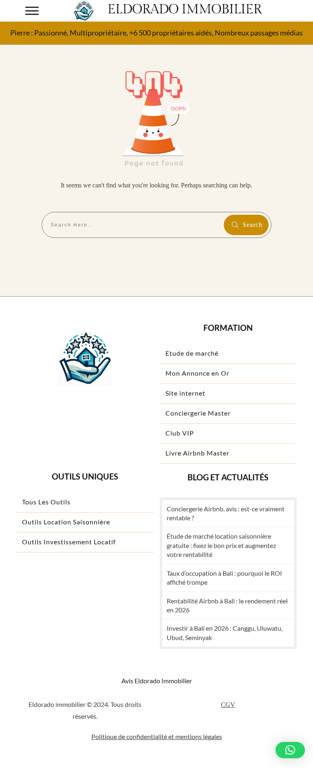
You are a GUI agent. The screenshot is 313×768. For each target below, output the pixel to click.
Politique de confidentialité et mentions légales (156, 736)
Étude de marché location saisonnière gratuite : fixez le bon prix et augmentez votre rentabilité (221, 545)
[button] (290, 750)
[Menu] (32, 11)
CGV (228, 704)
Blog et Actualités (228, 477)
